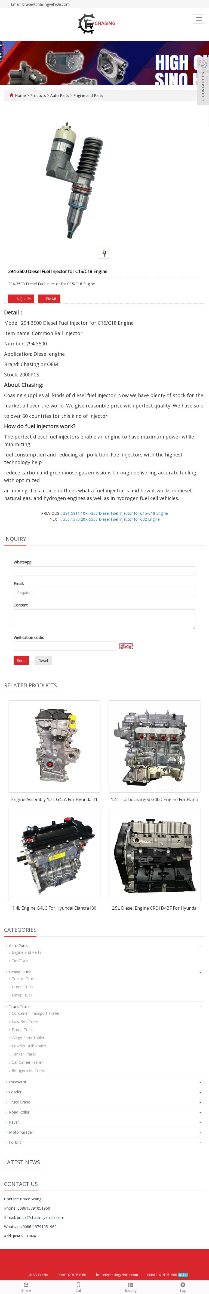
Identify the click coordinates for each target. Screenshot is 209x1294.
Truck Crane (19, 1102)
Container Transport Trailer (36, 1013)
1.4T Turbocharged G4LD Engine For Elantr (155, 799)
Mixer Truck (22, 995)
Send (21, 660)
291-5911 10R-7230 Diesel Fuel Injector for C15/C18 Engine (115, 513)
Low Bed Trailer (26, 1021)
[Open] (203, 81)
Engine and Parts (87, 95)
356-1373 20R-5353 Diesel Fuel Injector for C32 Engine (111, 519)
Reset (43, 660)
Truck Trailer (20, 1006)
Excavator (17, 1081)
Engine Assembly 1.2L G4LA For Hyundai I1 (54, 799)
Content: (21, 605)
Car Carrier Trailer (27, 1062)
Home (20, 95)
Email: (19, 583)
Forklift (15, 1142)
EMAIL (51, 298)
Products (38, 95)
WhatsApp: (23, 562)
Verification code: (29, 637)
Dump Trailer (23, 1029)
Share (26, 1290)
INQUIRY (22, 298)
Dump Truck (22, 986)
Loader (15, 1091)
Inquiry (131, 1290)
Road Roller (19, 1112)
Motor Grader (21, 1132)
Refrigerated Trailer (29, 1070)
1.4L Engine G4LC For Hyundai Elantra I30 (54, 908)
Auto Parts (59, 95)
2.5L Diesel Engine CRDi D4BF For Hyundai (155, 908)
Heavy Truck (20, 971)
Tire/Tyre (20, 960)
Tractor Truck (24, 978)
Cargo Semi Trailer (28, 1037)
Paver (14, 1122)
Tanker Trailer (24, 1054)
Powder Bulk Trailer (29, 1045)
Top (182, 1290)
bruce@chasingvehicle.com (40, 1217)
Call (78, 1290)
